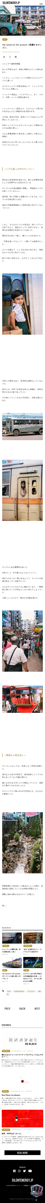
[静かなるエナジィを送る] (36, 1191)
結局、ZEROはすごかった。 (12, 1133)
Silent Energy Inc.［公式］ (19, 1051)
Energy (5, 1091)
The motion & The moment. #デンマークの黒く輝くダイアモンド (11, 976)
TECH (26, 970)
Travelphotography (19, 991)
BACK (22, 1008)
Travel (6, 946)
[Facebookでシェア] (4, 57)
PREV (7, 1008)
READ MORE (22, 1153)
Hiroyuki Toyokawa (8, 52)
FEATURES (6, 1051)
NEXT (37, 1008)
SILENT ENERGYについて (13, 1185)
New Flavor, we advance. (11, 1095)
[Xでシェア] (10, 57)
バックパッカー (31, 991)
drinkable (28, 946)
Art (5, 39)
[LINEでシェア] (16, 57)
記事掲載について (27, 1185)
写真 (40, 991)
